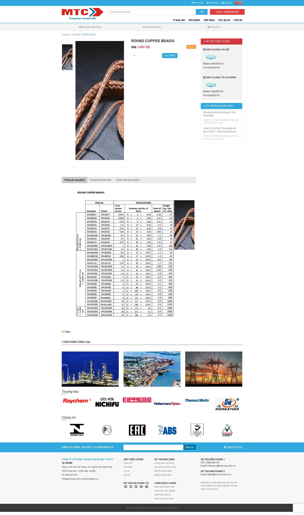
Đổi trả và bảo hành (163, 471)
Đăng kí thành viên (162, 475)
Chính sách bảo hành (163, 498)
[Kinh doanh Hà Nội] (203, 57)
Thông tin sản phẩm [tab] (74, 180)
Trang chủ (128, 463)
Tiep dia (233, 482)
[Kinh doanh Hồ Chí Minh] (203, 84)
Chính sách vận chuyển (164, 490)
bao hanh (213, 489)
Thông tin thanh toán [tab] (100, 180)
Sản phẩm (194, 20)
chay (203, 489)
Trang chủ (179, 20)
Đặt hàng (170, 55)
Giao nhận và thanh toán (165, 467)
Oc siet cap (215, 482)
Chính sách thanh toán (164, 487)
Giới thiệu (209, 20)
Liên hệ (238, 20)
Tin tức (127, 471)
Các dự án (224, 20)
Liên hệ (127, 475)
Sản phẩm (128, 467)
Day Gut (225, 482)
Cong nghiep (223, 485)
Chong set (205, 485)
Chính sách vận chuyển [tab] (128, 180)
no (207, 489)
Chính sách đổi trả (162, 494)
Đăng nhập (213, 3)
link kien (233, 485)
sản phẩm (199, 3)
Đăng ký (228, 3)
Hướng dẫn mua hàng (164, 463)
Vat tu (213, 485)
